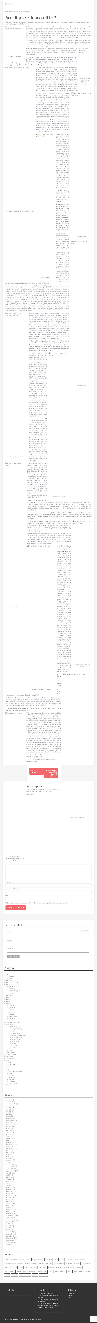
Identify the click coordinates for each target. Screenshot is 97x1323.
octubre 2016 (10, 1218)
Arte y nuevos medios (15, 1071)
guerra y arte (13, 1267)
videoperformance (25, 1275)
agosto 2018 (9, 1173)
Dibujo (10, 1073)
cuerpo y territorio (23, 1263)
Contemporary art (14, 1026)
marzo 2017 (9, 1207)
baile (22, 1260)
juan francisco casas (31, 1267)
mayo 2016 (9, 1228)
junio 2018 (9, 1177)
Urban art (11, 1049)
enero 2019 (9, 1163)
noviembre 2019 (10, 1144)
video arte (15, 1275)
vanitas (81, 1271)
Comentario (30, 794)
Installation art (13, 1011)
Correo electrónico (12, 889)
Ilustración (12, 1079)
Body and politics (17, 1028)
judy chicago (42, 1267)
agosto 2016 (9, 1222)
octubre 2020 (10, 1122)
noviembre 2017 (10, 1191)
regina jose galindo (59, 1271)
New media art (13, 1013)
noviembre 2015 (10, 1240)
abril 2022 (8, 1112)
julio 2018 (8, 1175)
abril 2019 (8, 1157)
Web (6, 896)
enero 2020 (9, 1140)
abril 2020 (8, 1134)
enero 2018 (9, 1187)
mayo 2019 (9, 1154)
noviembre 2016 (10, 1216)
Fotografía (12, 1077)
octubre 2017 (10, 1193)
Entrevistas (9, 1051)
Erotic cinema (16, 1039)
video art (7, 1275)
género (21, 1267)
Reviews (11, 1066)
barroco (28, 1260)
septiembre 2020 (11, 1124)
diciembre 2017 (10, 1189)
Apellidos (10, 948)
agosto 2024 (9, 1106)
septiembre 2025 (11, 1104)
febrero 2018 (9, 1185)
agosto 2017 (9, 1197)
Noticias (8, 1068)
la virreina (51, 1267)
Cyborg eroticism (17, 1037)
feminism (69, 1263)
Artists (29, 759)
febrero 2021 (9, 1116)
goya (6, 1267)
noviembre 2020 (10, 1120)
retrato (69, 1271)
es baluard (49, 1263)
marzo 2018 (9, 1183)
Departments (10, 1024)
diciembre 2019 (10, 1142)
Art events (9, 975)
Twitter (70, 1295)
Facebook (71, 1293)
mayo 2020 (9, 1132)
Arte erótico (9, 984)
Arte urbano (9, 995)
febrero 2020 (9, 1138)
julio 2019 (8, 1150)
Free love (14, 1045)
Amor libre (9, 973)
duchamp (33, 1263)
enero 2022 (9, 1114)
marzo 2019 (9, 1159)
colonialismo (69, 1260)
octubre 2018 (10, 1169)
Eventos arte (9, 1056)
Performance (13, 1016)
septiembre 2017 (11, 1195)
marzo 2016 (9, 1232)
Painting (11, 1014)
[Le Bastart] (9, 4)
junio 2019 (9, 1152)
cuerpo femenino (80, 1260)
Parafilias (11, 994)
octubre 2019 (10, 1146)
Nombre (8, 882)
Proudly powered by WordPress (13, 1319)
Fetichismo (12, 988)
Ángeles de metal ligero (46, 1307)
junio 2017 (9, 1201)
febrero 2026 (9, 1102)
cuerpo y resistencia (10, 1263)
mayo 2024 (9, 1108)
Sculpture (35, 761)
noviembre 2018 (10, 1167)
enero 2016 (9, 1236)
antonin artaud (14, 1260)
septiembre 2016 (11, 1220)
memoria (66, 1267)
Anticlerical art (16, 1033)
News (10, 978)
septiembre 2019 (11, 1148)
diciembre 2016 (10, 1213)
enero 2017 (9, 1211)
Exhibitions (35, 759)
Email (9, 933)
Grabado (8, 1060)
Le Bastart (9, 1062)
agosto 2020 (9, 1126)
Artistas (8, 999)
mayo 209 (9, 1244)
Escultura (11, 1075)
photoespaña (31, 1271)
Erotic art (11, 1032)
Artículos (8, 997)
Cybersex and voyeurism (19, 1035)
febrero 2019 (9, 1161)
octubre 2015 (10, 1242)
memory (73, 1267)
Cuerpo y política (14, 986)
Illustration (52, 759)
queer (45, 1271)
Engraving (12, 1007)
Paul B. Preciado (9, 1271)
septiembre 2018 (11, 1171)
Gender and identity (43, 759)
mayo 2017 (9, 1203)
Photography (12, 1018)
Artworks (8, 1003)
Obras (7, 1070)
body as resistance (37, 1260)
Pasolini (79, 1267)
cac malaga (48, 1260)
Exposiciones (10, 1058)
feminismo (76, 1263)
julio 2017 (8, 1199)
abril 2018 (8, 1181)
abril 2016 (8, 1230)
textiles (75, 1271)
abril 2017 (8, 1205)
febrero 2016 (9, 1234)
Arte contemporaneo (12, 982)
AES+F (7, 1260)
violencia (35, 1275)
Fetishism (14, 1043)
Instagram (71, 1297)
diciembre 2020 (10, 1118)
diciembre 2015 (10, 1238)
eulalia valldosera (59, 1263)
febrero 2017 (9, 1209)
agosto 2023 (9, 1110)
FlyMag (30, 1319)
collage (56, 1260)
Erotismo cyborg (11, 1054)
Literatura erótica (14, 992)
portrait (39, 1271)
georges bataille (86, 1263)
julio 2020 (8, 1128)
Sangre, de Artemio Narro (46, 1293)
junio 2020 (9, 1130)
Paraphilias (15, 1047)
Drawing (11, 1005)
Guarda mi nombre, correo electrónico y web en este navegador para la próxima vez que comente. (37, 903)
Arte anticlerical (10, 980)
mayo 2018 (9, 1179)
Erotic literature (16, 1041)
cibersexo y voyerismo (12, 1022)
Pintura (8, 1085)
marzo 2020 (9, 1136)
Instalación (12, 1081)
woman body (43, 1275)
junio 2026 (9, 1100)
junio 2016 (9, 1226)
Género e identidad (14, 990)
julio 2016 (8, 1224)
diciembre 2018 (10, 1165)
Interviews (29, 761)
